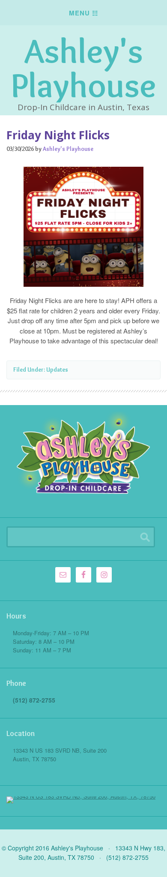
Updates (57, 369)
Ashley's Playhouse (83, 68)
